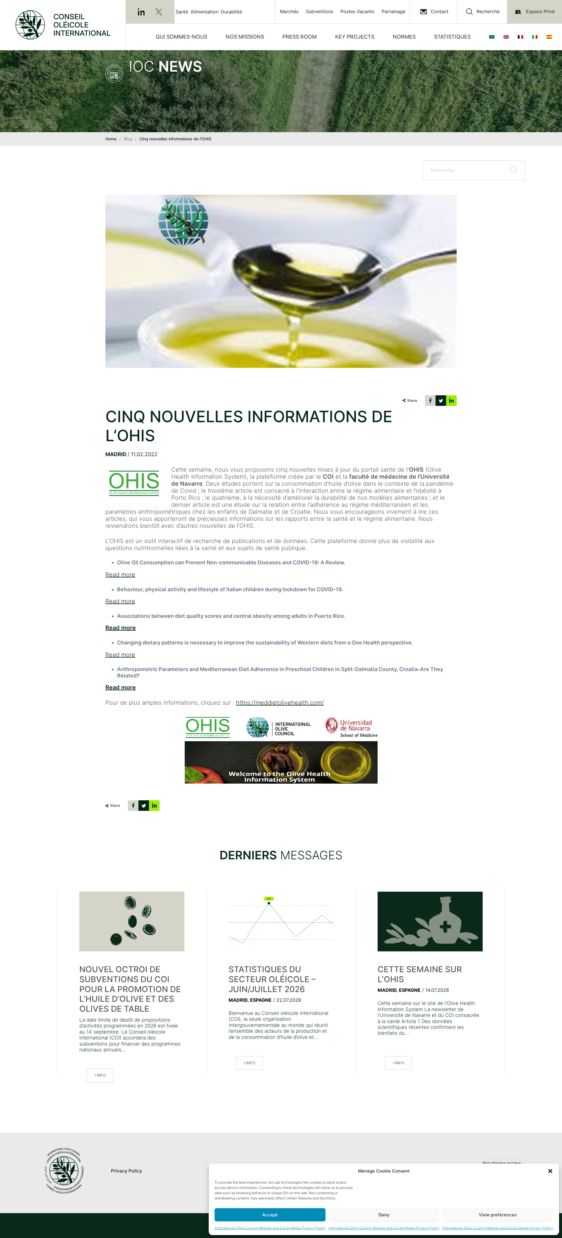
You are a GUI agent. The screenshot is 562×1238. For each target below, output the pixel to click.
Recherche (488, 11)
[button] (550, 1171)
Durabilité (231, 12)
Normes (404, 37)
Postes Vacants (357, 11)
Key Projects (354, 37)
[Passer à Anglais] (507, 37)
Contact (439, 11)
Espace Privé (540, 11)
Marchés (289, 11)
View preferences (498, 1215)
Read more (120, 574)
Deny (384, 1215)
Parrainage (393, 11)
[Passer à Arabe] (493, 37)
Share (412, 400)
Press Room (299, 37)
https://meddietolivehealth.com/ (280, 702)
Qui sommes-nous (181, 37)
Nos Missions (245, 37)
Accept (270, 1215)
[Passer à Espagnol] (550, 37)
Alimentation (204, 12)
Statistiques (452, 37)
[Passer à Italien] (536, 37)
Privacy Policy (126, 1171)
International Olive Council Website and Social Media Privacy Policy (270, 1228)
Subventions (319, 11)
